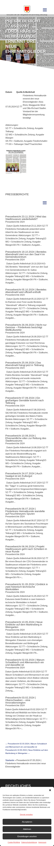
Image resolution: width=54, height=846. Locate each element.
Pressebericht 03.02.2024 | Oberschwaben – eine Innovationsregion (20, 700)
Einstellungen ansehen (27, 836)
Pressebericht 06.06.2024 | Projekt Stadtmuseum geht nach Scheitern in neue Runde (26, 549)
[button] (50, 790)
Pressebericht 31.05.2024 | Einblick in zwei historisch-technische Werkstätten (26, 587)
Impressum (42, 842)
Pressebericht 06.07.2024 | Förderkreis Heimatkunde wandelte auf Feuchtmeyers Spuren (25, 511)
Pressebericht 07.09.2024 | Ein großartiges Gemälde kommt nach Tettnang (24, 400)
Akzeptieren (27, 822)
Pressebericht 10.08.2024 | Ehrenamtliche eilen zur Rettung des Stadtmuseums (25, 438)
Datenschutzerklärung (29, 842)
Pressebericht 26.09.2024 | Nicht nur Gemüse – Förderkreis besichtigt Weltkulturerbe (26, 327)
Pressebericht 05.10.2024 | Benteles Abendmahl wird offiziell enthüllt (25, 290)
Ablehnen (27, 829)
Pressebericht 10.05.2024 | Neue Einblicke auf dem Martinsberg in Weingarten (24, 624)
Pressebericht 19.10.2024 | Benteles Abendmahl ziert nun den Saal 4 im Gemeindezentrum (25, 254)
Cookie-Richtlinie (14, 842)
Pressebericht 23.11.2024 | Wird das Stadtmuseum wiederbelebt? (25, 217)
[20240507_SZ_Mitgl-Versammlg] (15, 173)
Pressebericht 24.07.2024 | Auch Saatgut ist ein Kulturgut (23, 474)
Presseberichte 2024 (15, 222)
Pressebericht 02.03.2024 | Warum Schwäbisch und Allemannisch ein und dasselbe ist (24, 662)
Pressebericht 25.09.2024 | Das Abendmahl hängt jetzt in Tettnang (24, 364)
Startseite (9, 760)
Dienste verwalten (26, 815)
